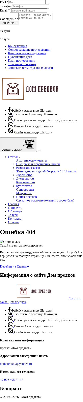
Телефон (6, 6)
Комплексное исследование (27, 53)
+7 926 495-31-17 (11, 379)
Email (5, 10)
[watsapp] (11, 126)
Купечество (24, 186)
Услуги (13, 215)
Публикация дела (20, 57)
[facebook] (9, 110)
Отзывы (13, 222)
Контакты (15, 218)
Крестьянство (25, 182)
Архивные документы (31, 160)
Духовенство (25, 178)
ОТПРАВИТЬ (10, 22)
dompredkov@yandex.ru (16, 363)
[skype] (11, 132)
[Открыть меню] (39, 150)
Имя (4, 2)
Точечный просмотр (22, 64)
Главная (13, 204)
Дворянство (24, 175)
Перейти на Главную (14, 266)
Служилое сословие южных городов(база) (45, 200)
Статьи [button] (13, 156)
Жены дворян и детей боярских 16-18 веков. (46, 171)
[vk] (10, 114)
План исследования (21, 60)
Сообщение (9, 19)
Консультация (17, 46)
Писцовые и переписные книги (38, 164)
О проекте (15, 207)
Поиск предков (26, 196)
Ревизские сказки (28, 167)
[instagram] (11, 120)
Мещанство (24, 193)
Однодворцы (25, 189)
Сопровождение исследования (29, 49)
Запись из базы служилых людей (30, 67)
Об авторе (15, 211)
